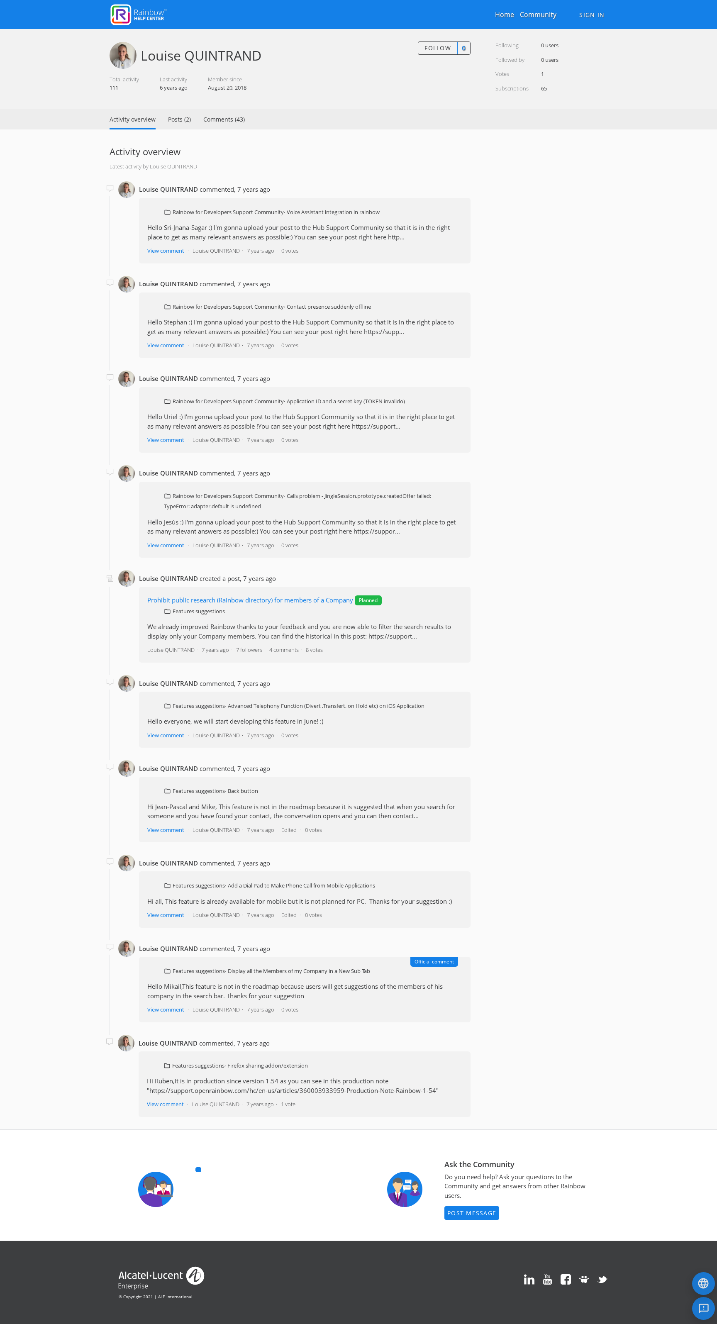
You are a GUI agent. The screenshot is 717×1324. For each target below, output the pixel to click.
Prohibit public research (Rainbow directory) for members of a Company (250, 600)
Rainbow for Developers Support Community (228, 212)
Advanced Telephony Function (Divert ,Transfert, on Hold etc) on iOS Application (326, 706)
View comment (165, 250)
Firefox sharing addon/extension (267, 1065)
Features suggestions (199, 611)
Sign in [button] (592, 15)
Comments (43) (224, 119)
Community (538, 14)
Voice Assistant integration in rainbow (333, 212)
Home (504, 14)
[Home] (139, 14)
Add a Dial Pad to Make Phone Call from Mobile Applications (301, 885)
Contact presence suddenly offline (329, 306)
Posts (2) (179, 119)
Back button (243, 791)
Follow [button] (437, 48)
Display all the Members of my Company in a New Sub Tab (299, 971)
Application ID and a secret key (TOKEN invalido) (346, 401)
